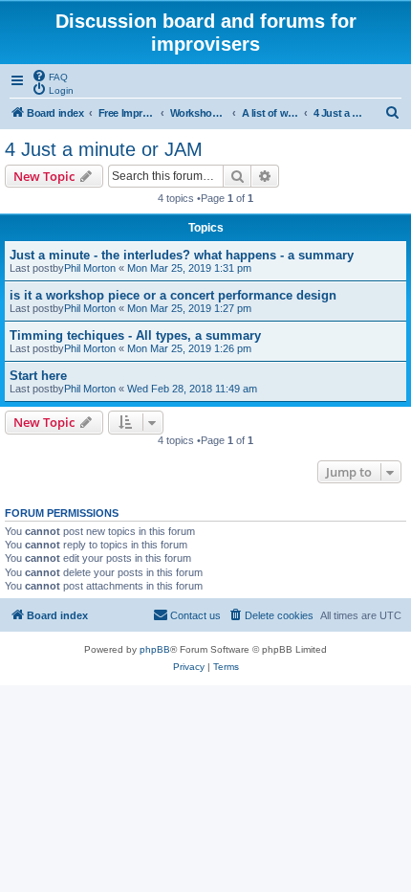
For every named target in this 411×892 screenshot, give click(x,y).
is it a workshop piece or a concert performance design (173, 295)
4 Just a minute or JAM (104, 149)
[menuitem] (50, 75)
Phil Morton (90, 268)
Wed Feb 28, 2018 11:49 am (192, 388)
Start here (38, 375)
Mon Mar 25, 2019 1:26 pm (189, 348)
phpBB (155, 649)
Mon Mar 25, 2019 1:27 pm (189, 308)
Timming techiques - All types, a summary (135, 335)
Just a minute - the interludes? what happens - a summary (182, 255)
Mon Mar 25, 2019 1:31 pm (189, 268)
